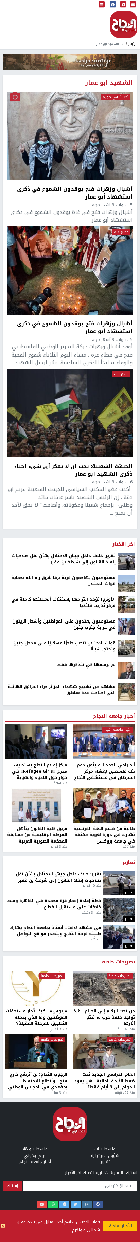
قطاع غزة (121, 232)
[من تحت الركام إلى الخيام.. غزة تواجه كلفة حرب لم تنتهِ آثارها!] (104, 988)
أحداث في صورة (115, 97)
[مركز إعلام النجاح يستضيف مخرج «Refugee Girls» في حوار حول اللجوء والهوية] (36, 741)
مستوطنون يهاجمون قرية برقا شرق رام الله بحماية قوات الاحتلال (63, 581)
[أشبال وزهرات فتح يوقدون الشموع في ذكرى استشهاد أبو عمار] (70, 136)
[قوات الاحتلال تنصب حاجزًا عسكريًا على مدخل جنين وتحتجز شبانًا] (126, 648)
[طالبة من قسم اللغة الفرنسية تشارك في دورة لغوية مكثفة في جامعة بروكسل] (104, 805)
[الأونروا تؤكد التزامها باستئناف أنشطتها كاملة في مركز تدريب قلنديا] (126, 604)
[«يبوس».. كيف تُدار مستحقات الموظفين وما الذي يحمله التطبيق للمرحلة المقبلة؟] (36, 988)
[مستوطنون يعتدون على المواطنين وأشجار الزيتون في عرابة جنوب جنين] (126, 626)
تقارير (128, 862)
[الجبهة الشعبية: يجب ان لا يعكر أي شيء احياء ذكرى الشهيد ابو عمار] (70, 413)
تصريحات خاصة (118, 962)
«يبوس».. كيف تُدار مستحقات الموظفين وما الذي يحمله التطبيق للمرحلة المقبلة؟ (36, 1017)
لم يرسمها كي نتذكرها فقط (86, 665)
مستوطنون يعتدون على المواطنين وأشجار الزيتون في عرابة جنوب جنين (64, 624)
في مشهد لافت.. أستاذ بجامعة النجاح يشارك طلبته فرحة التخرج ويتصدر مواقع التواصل (55, 931)
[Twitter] (76, 1204)
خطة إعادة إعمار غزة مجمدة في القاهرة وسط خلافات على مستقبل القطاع (54, 904)
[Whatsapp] (53, 1204)
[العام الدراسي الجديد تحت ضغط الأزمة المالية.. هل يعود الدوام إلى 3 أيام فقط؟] (104, 1051)
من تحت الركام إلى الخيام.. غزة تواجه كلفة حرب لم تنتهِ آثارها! (104, 1017)
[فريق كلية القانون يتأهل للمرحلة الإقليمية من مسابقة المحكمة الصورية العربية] (36, 805)
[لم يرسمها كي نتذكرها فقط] (126, 670)
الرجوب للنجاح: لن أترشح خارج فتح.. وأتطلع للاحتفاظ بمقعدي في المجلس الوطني (37, 1080)
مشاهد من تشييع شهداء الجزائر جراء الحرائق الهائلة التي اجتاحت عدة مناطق (62, 689)
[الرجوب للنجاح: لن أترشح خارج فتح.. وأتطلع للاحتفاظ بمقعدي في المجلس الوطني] (36, 1051)
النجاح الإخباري (123, 24)
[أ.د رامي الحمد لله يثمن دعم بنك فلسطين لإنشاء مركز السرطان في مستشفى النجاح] (104, 741)
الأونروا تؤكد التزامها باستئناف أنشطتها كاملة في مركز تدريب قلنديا (63, 602)
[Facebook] (98, 1204)
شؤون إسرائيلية (105, 1155)
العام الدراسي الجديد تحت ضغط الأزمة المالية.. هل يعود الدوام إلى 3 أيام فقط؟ (104, 1080)
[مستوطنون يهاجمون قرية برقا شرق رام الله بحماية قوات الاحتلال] (126, 583)
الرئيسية (131, 44)
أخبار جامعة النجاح (114, 716)
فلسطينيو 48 (35, 1149)
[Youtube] (42, 1204)
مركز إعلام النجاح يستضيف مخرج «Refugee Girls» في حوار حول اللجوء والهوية (39, 771)
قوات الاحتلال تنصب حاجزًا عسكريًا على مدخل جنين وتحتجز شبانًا (64, 646)
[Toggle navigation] (101, 5)
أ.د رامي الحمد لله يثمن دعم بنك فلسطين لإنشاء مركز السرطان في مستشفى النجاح (104, 771)
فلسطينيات (105, 1149)
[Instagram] (87, 1204)
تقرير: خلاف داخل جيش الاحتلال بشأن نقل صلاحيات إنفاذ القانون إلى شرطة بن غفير (64, 559)
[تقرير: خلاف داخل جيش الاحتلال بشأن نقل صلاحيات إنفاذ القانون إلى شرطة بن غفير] (126, 561)
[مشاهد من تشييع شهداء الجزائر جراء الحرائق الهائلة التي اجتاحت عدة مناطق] (126, 692)
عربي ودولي (35, 1155)
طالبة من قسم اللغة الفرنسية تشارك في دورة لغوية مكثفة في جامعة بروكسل (104, 835)
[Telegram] (64, 1204)
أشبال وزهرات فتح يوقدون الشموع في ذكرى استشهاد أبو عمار (75, 193)
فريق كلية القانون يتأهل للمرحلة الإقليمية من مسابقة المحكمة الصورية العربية (37, 835)
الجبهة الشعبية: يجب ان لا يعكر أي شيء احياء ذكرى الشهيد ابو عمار (73, 470)
